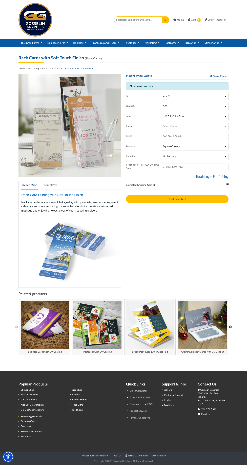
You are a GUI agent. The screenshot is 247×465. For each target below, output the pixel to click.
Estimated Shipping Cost (139, 185)
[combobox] (195, 96)
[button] (153, 185)
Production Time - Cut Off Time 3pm (142, 166)
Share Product (220, 76)
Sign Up (168, 390)
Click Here (135, 86)
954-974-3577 (208, 409)
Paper (129, 126)
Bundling (130, 156)
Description (29, 185)
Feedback (169, 405)
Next (230, 327)
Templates (50, 185)
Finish (129, 136)
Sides (128, 116)
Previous (16, 327)
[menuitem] (31, 43)
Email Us (205, 414)
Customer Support (173, 395)
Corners (130, 146)
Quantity (130, 106)
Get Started (177, 199)
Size (128, 96)
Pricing (168, 400)
